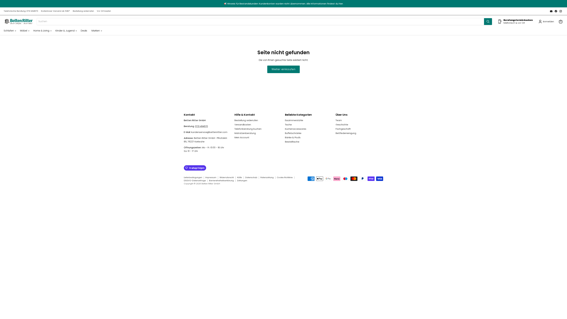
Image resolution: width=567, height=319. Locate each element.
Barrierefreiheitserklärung (221, 180)
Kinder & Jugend (65, 30)
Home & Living (41, 30)
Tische (288, 124)
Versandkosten (242, 124)
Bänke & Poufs (292, 137)
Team (339, 120)
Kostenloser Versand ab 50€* (55, 11)
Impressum (210, 177)
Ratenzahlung (267, 177)
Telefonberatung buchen (247, 128)
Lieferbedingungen (193, 177)
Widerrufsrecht (227, 177)
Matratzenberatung (245, 133)
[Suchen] (488, 21)
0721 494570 (201, 126)
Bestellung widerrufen (83, 11)
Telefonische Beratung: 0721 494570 (21, 11)
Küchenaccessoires (295, 128)
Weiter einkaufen (283, 69)
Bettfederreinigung (346, 133)
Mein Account (241, 137)
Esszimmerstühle (294, 120)
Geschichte (342, 124)
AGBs (239, 177)
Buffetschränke (293, 133)
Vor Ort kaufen (104, 11)
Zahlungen (242, 180)
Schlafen (9, 30)
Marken (96, 30)
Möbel (24, 30)
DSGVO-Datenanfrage (195, 180)
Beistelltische (292, 141)
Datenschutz (251, 177)
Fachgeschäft (343, 128)
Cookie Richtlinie (285, 177)
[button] (547, 21)
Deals (84, 30)
